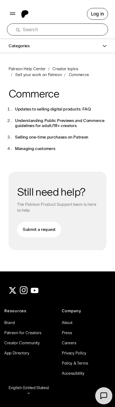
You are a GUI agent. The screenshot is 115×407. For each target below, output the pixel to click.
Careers (69, 343)
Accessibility (73, 373)
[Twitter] (13, 292)
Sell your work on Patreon (38, 74)
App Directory (16, 353)
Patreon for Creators (22, 332)
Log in (97, 14)
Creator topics (65, 68)
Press (67, 332)
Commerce (79, 74)
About (67, 322)
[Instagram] (24, 292)
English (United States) (29, 387)
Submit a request (39, 229)
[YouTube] (35, 292)
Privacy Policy (74, 353)
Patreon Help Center (27, 68)
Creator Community (22, 343)
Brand (9, 322)
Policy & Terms (75, 363)
